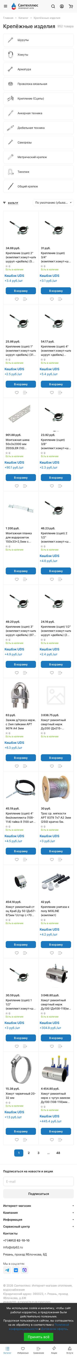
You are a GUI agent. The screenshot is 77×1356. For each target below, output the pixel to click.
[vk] (16, 1270)
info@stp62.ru (13, 1247)
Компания (10, 1213)
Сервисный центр (16, 1226)
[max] (24, 1270)
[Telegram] (7, 1270)
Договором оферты (54, 1328)
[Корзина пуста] (71, 6)
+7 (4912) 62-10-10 (16, 1240)
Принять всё (38, 1337)
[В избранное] (17, 299)
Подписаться (38, 1194)
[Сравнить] (25, 299)
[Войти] (62, 6)
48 (58, 1153)
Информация (12, 1219)
